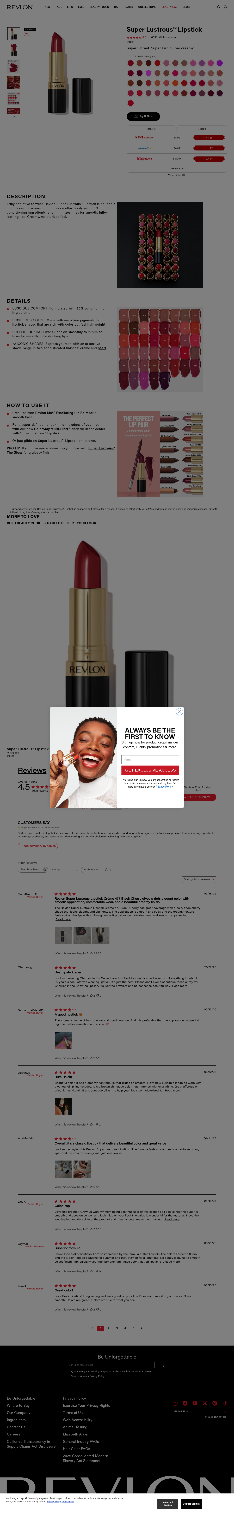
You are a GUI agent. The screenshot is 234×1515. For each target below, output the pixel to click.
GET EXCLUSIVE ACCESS (150, 770)
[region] (117, 1504)
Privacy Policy (54, 1502)
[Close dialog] (179, 712)
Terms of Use (67, 1502)
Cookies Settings (191, 1504)
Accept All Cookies (167, 1503)
